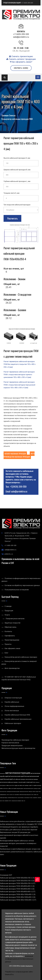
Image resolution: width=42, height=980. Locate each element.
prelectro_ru (9, 554)
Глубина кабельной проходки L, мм (17, 181)
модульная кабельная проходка (21, 785)
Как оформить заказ (12, 648)
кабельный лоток (4, 788)
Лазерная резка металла (15, 619)
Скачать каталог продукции (22, 59)
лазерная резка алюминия (16, 800)
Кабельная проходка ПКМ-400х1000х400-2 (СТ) (18, 900)
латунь (31, 797)
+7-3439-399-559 (27, 3)
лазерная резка (19, 788)
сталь (32, 794)
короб (30, 785)
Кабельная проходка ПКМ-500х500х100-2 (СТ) (17, 883)
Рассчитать (12, 218)
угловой (34, 794)
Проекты (8, 644)
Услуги (7, 615)
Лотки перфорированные (14, 706)
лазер (22, 800)
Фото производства (12, 668)
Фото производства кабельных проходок (19, 455)
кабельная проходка (20, 779)
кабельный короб (12, 788)
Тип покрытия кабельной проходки (17, 205)
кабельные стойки (32, 791)
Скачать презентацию (22, 56)
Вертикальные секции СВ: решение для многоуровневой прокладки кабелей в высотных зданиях (19, 835)
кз (32, 785)
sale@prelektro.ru (21, 37)
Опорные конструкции (13, 698)
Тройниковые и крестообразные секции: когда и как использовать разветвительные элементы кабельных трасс (21, 851)
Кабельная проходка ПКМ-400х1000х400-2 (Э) (17, 894)
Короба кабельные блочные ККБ (17, 715)
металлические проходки (32, 779)
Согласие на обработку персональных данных (22, 585)
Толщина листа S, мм (11, 193)
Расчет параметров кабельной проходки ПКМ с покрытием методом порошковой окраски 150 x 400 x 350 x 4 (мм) (19, 384)
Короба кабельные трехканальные (18, 719)
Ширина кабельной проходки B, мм (17, 170)
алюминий (6, 800)
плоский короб (21, 782)
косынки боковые (21, 797)
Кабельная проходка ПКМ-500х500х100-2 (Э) (17, 878)
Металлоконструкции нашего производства (18, 748)
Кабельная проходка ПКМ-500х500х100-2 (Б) (17, 881)
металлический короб (17, 776)
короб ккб (8, 776)
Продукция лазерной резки (12, 745)
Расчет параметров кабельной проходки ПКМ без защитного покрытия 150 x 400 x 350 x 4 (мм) (19, 364)
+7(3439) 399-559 (18, 486)
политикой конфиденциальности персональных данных (19, 959)
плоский (36, 791)
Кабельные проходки (13, 723)
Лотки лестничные (12, 711)
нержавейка (17, 794)
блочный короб (8, 779)
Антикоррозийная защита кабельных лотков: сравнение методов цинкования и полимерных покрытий (18, 843)
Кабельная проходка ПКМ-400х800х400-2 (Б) (17, 889)
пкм (34, 782)
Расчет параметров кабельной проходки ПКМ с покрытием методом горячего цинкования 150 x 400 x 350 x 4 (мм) (19, 374)
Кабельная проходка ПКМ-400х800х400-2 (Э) (17, 886)
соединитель (35, 797)
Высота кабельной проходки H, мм (17, 158)
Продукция (9, 611)
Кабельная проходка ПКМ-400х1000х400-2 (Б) (17, 897)
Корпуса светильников (10, 743)
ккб (14, 779)
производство (2, 773)
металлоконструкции (17, 772)
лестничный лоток (3, 791)
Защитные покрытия (12, 623)
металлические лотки (29, 788)
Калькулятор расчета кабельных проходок (21, 657)
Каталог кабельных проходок (15, 453)
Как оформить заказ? (21, 62)
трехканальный (27, 797)
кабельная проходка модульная (25, 794)
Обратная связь (10, 627)
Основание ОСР (6, 875)
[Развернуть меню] (37, 77)
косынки (11, 794)
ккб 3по (10, 800)
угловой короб (29, 782)
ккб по (8, 794)
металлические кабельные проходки (9, 782)
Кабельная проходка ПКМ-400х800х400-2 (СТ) (17, 892)
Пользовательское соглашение (17, 590)
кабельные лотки (10, 785)
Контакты (8, 631)
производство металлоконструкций (13, 791)
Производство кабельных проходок (15, 740)
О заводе (8, 606)
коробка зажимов (37, 785)
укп (13, 794)
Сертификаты (10, 636)
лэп (24, 800)
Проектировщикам (12, 640)
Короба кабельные (12, 702)
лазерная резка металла (24, 791)
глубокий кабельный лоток (12, 797)
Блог (6, 653)
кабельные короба (37, 788)
